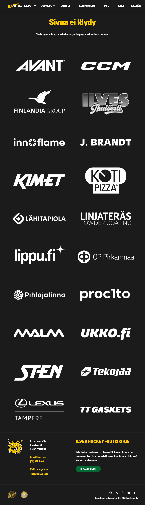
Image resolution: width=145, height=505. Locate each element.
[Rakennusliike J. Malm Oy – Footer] (39, 333)
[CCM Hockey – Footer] (106, 66)
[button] (35, 5)
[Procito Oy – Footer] (106, 295)
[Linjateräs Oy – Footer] (106, 219)
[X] (117, 493)
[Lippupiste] (39, 257)
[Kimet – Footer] (39, 180)
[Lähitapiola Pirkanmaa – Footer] (39, 219)
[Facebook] (111, 493)
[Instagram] (123, 493)
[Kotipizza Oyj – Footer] (106, 180)
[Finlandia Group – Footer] (39, 104)
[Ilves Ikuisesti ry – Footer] (106, 104)
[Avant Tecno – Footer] (39, 66)
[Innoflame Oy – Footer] (39, 142)
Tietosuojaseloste (39, 473)
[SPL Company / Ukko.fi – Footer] (106, 333)
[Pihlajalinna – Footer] (39, 295)
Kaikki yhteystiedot (39, 469)
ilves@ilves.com (38, 457)
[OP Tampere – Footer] (106, 257)
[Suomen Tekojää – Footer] (106, 371)
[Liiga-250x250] (12, 495)
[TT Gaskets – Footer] (106, 409)
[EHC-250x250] (24, 495)
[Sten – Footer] (39, 371)
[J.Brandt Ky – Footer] (106, 142)
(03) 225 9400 (37, 461)
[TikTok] (135, 493)
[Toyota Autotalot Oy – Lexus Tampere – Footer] (39, 409)
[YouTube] (129, 493)
